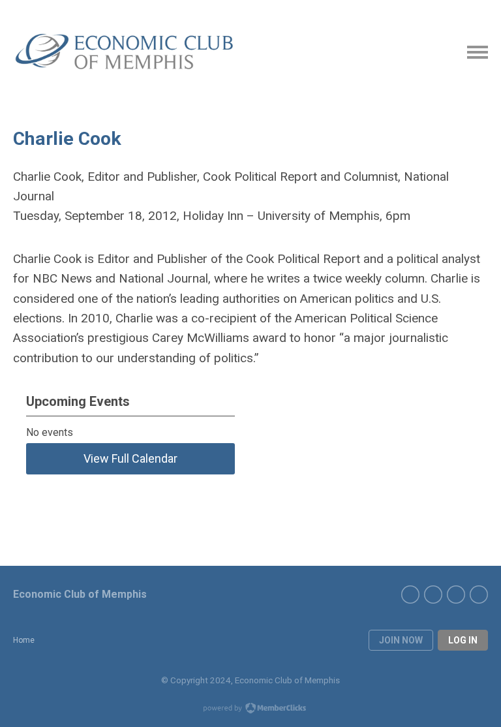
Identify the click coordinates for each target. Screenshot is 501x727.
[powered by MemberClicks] (250, 709)
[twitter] (479, 594)
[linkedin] (410, 594)
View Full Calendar (130, 458)
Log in (463, 640)
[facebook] (456, 594)
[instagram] (433, 594)
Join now (401, 640)
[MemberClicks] (127, 52)
